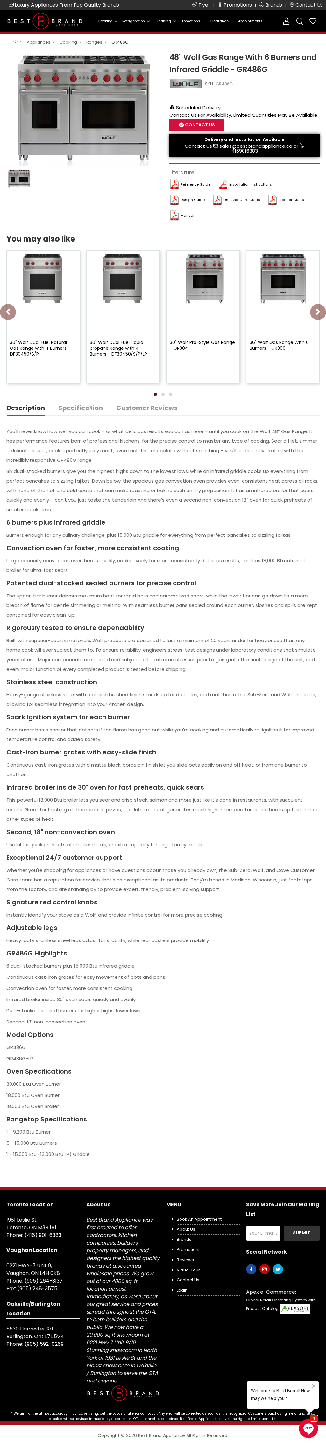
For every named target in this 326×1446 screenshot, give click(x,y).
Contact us (188, 1280)
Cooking (105, 21)
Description (26, 407)
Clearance (219, 21)
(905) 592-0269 (44, 1344)
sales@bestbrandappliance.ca (255, 146)
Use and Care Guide (241, 199)
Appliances (38, 42)
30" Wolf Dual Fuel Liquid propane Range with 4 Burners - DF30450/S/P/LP (118, 348)
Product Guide (291, 199)
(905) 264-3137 (44, 1281)
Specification (80, 407)
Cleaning (162, 21)
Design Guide (193, 199)
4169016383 (244, 150)
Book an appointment (199, 1219)
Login (182, 1290)
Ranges (94, 42)
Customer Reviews (146, 407)
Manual (187, 215)
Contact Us (198, 146)
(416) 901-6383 (43, 1235)
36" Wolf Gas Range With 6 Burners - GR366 (279, 345)
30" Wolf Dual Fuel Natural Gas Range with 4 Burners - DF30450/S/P (40, 348)
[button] (155, 394)
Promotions (190, 21)
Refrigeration (133, 21)
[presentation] (8, 312)
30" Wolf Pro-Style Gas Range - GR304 (202, 345)
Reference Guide (195, 184)
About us (186, 1229)
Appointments (250, 21)
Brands (184, 1239)
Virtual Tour (188, 1270)
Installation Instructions (250, 184)
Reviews (185, 1260)
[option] (83, 108)
